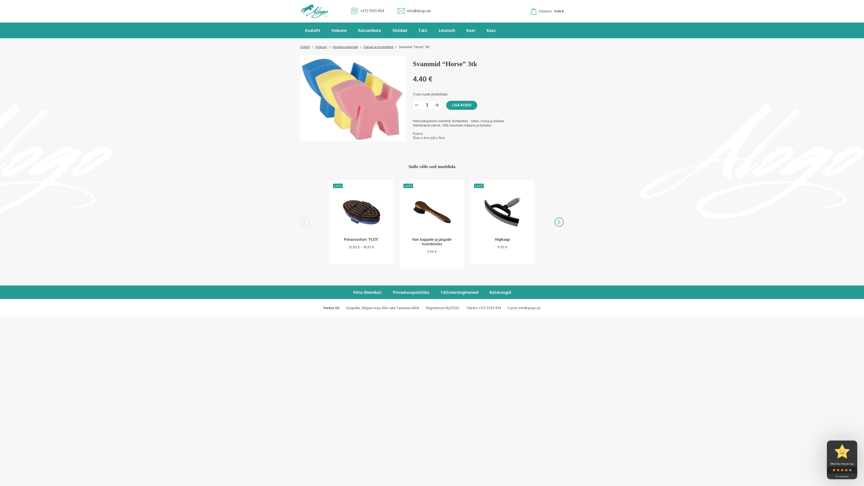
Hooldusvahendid (345, 47)
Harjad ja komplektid (378, 47)
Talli (423, 30)
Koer (470, 30)
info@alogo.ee (529, 308)
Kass (491, 30)
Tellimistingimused (459, 292)
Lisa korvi (461, 105)
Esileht (305, 47)
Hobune (339, 30)
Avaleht (312, 30)
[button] (304, 222)
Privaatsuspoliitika (411, 292)
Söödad (399, 30)
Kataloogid (500, 292)
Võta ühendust (367, 292)
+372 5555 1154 (490, 308)
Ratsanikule (369, 30)
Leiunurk (447, 30)
